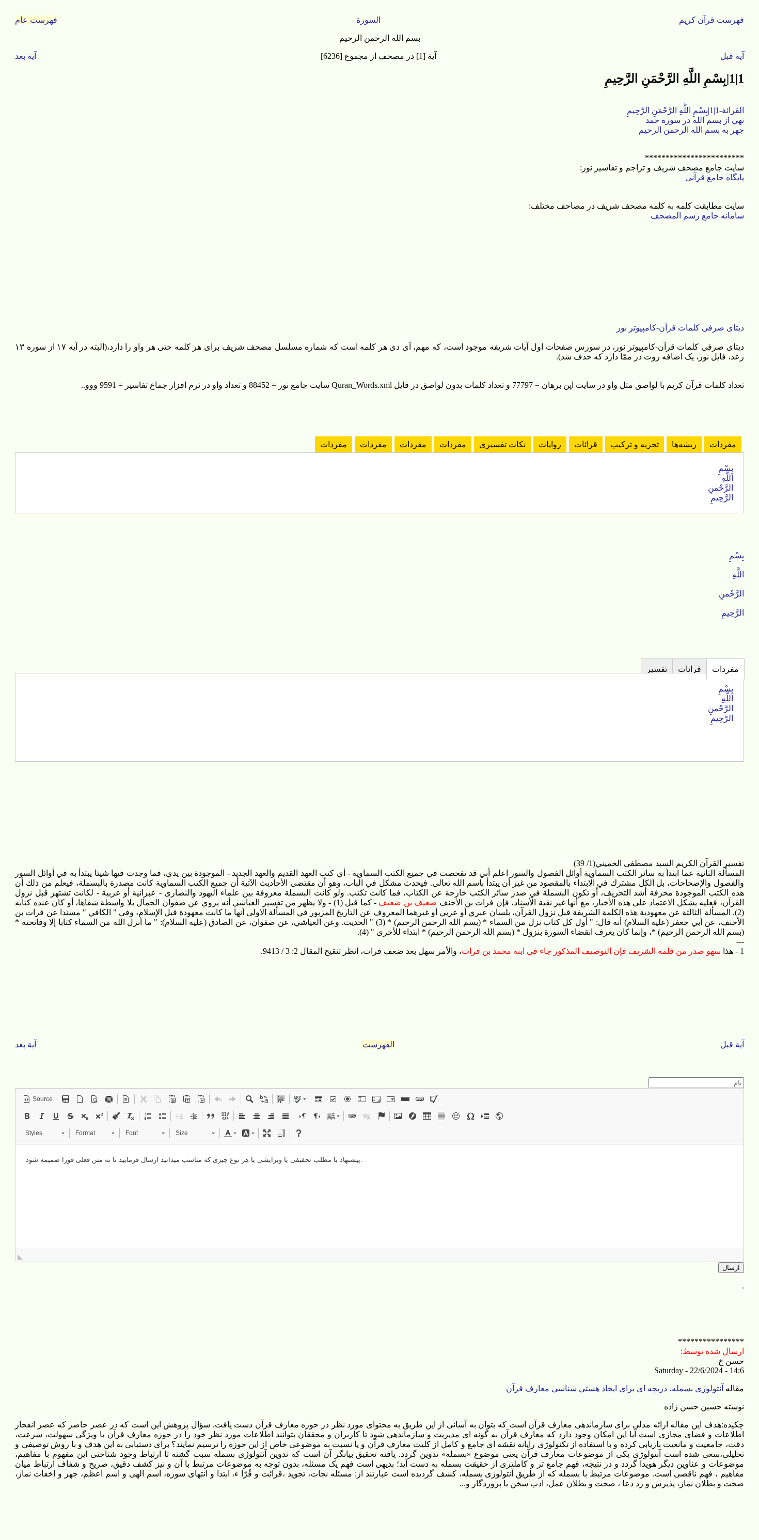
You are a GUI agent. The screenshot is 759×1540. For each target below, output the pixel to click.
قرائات (585, 444)
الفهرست (378, 1044)
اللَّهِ (727, 478)
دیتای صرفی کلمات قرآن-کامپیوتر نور (680, 327)
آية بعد (25, 56)
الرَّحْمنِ (720, 487)
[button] (38, 1099)
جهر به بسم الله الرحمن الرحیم (691, 129)
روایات (550, 444)
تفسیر (656, 669)
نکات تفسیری (502, 444)
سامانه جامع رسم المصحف (697, 215)
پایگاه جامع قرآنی (714, 177)
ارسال (731, 1267)
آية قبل (732, 56)
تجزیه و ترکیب (634, 444)
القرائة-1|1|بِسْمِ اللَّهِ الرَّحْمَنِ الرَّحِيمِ (685, 110)
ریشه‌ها (684, 444)
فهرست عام (36, 19)
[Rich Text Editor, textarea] (379, 1196)
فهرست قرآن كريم (711, 19)
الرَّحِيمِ (721, 497)
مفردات (722, 444)
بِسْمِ (725, 468)
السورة (368, 19)
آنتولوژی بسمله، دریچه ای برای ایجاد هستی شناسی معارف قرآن (615, 1388)
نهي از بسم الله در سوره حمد (694, 120)
